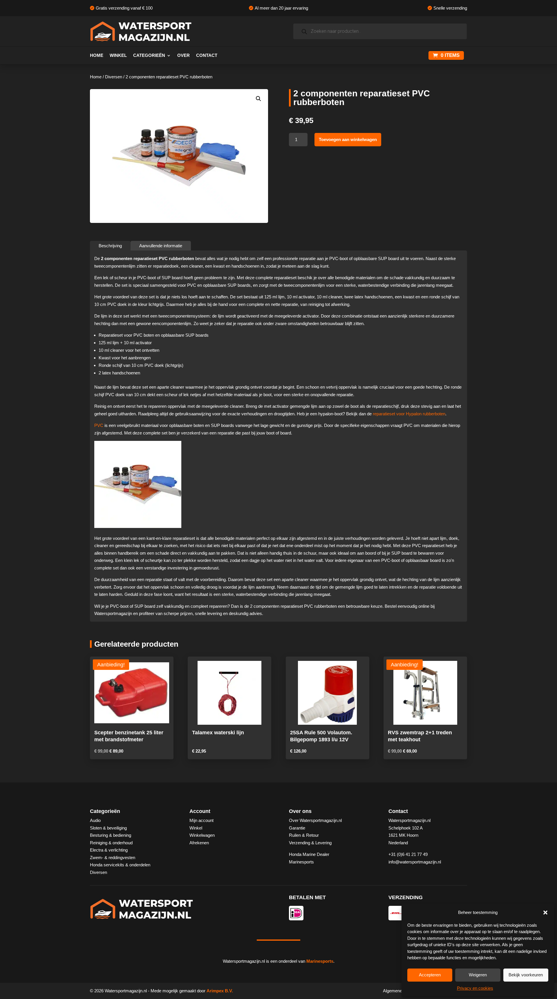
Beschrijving (110, 245)
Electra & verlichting (109, 849)
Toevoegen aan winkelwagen (348, 139)
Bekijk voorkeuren (526, 974)
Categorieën (149, 55)
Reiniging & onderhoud (111, 842)
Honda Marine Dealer (309, 854)
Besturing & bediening (110, 835)
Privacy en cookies (475, 988)
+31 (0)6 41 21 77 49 (408, 854)
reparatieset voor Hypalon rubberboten (409, 413)
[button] (545, 912)
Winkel (118, 55)
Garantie (297, 827)
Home (96, 55)
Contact (206, 55)
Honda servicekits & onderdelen (120, 864)
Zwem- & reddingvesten (112, 857)
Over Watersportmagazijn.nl (315, 820)
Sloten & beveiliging (108, 827)
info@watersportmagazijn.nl (414, 861)
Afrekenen (199, 842)
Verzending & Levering (310, 842)
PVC (98, 425)
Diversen (113, 76)
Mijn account (201, 820)
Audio (95, 820)
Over (183, 55)
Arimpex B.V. (220, 990)
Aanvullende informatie (160, 245)
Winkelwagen (202, 835)
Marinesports (301, 861)
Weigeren (478, 974)
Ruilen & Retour (304, 835)
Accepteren (430, 974)
